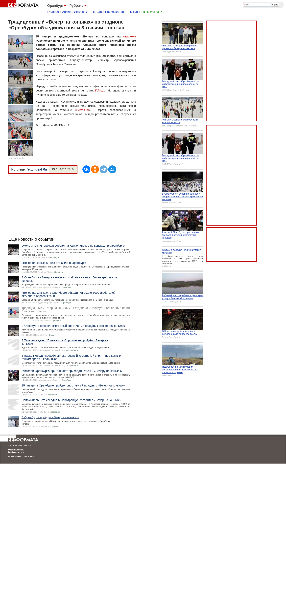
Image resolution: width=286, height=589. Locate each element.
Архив (66, 11)
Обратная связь (16, 450)
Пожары (134, 11)
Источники (81, 11)
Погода (97, 11)
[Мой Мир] (112, 169)
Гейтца (99, 90)
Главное (53, 11)
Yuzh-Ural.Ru (37, 169)
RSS (33, 456)
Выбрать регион (16, 452)
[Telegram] (104, 169)
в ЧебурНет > (152, 11)
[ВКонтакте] (86, 169)
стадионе (129, 36)
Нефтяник (82, 110)
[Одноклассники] (95, 169)
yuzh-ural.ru (19, 158)
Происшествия (115, 11)
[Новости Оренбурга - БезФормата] (20, 4)
